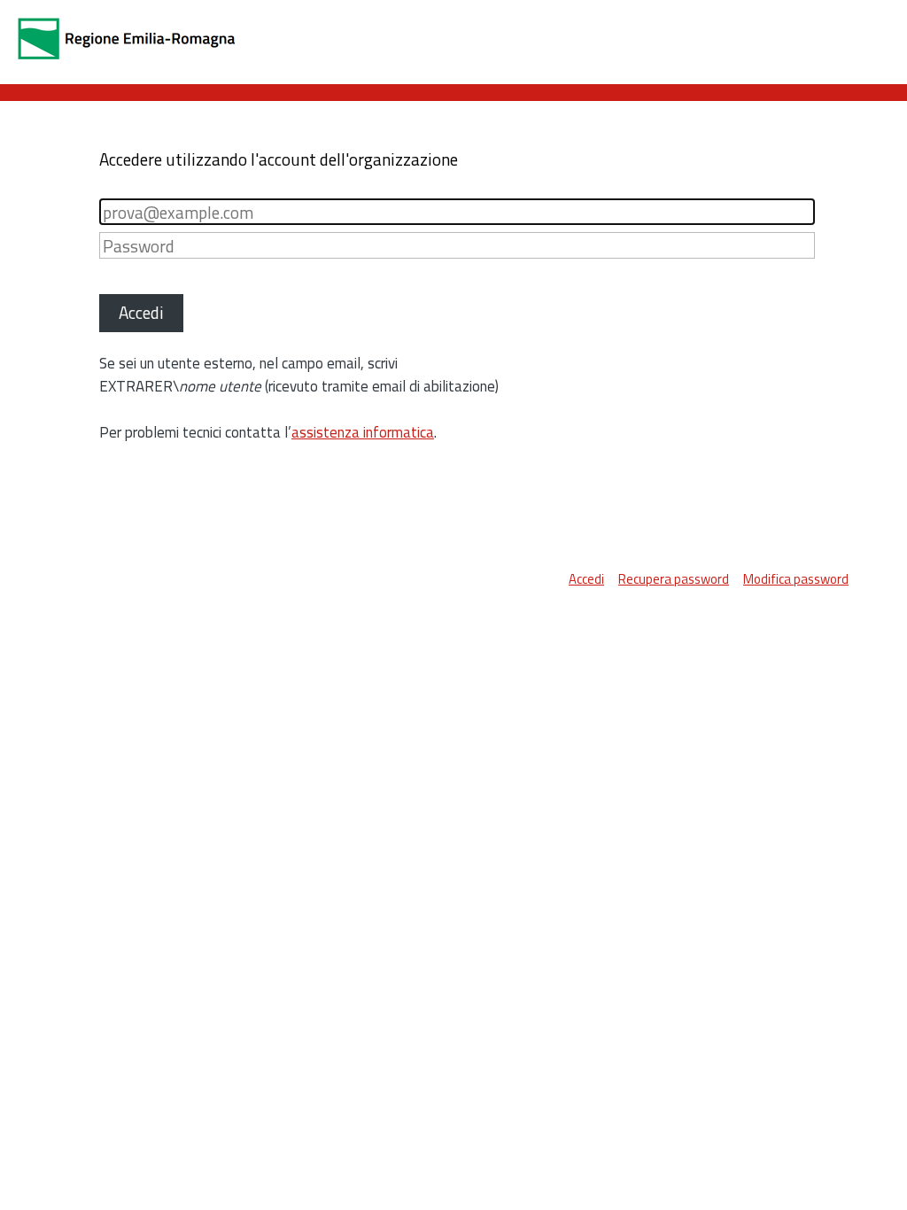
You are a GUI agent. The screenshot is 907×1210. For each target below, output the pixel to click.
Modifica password (796, 579)
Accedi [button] (141, 312)
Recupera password (673, 579)
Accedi (586, 579)
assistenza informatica (362, 432)
